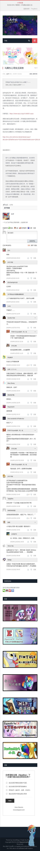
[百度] (12, 591)
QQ (17, 228)
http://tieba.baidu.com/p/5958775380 (17, 266)
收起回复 (35, 318)
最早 (32, 245)
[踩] (31, 258)
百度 (31, 228)
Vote (10, 801)
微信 (11, 228)
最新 (29, 245)
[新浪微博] (10, 591)
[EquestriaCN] (20, 25)
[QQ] (7, 591)
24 (36, 68)
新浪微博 (23, 228)
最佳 (35, 245)
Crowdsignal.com (19, 810)
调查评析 (35, 74)
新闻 (31, 74)
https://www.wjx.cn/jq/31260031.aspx (21, 114)
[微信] (4, 591)
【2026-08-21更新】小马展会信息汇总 (19, 5)
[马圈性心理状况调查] (20, 56)
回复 (34, 258)
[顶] (28, 258)
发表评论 (32, 241)
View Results (19, 807)
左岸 (8, 74)
